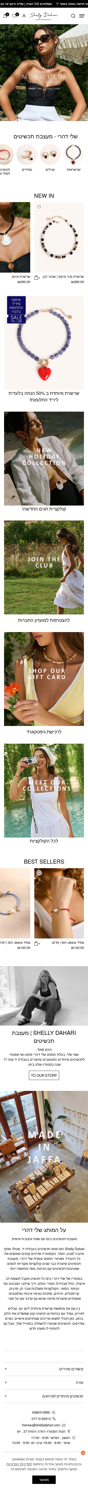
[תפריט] (82, 16)
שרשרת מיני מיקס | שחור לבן (63, 276)
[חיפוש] (73, 16)
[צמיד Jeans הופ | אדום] (59, 903)
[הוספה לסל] (37, 277)
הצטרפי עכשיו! (44, 1428)
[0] (5, 16)
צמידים (27, 169)
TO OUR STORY (44, 1075)
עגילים (50, 169)
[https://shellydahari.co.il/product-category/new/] (44, 72)
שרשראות (74, 169)
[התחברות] (24, 15)
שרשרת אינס (21, 276)
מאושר (44, 1479)
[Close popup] (8, 1381)
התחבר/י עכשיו (26, 1439)
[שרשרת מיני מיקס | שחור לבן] (59, 237)
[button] (39, 207)
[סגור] (83, 1453)
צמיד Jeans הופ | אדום (68, 942)
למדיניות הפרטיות (19, 1463)
